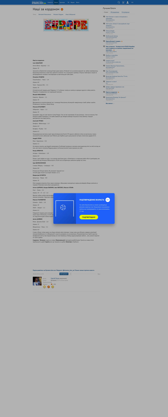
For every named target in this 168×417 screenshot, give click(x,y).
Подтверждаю (88, 217)
